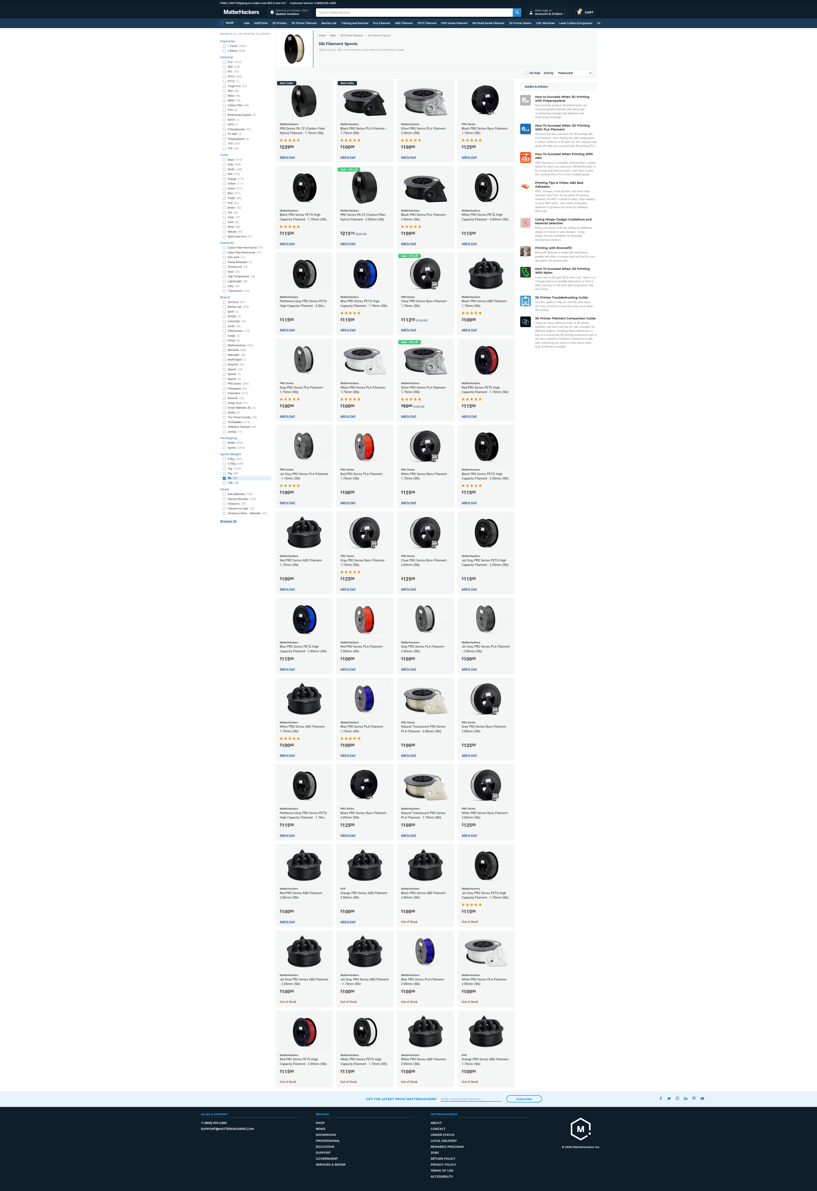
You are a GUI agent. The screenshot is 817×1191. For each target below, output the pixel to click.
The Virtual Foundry (242, 417)
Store (333, 35)
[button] (289, 12)
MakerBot (237, 354)
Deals (224, 489)
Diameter (227, 41)
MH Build (237, 350)
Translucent (239, 290)
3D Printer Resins (520, 23)
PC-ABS (235, 134)
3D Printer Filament (304, 23)
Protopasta (237, 388)
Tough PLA (237, 86)
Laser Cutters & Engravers (575, 23)
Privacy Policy (443, 1165)
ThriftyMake (239, 422)
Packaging (228, 438)
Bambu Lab (328, 23)
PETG (235, 76)
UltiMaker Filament (242, 426)
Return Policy (443, 1159)
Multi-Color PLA (240, 236)
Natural (235, 231)
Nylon (234, 95)
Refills (235, 442)
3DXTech (236, 302)
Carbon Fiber (238, 105)
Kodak (234, 335)
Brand (225, 297)
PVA (232, 110)
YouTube (702, 1098)
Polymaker (238, 393)
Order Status (442, 1135)
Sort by (548, 73)
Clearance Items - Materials (247, 513)
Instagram (677, 1098)
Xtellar (234, 412)
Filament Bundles (242, 499)
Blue (234, 193)
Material (226, 57)
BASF (233, 311)
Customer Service (301, 3)
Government (327, 1159)
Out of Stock (409, 921)
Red (234, 174)
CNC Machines (545, 23)
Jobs (435, 1153)
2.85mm (236, 50)
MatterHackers (240, 345)
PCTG (233, 81)
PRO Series (238, 383)
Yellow (235, 183)
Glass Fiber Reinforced (244, 252)
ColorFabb (237, 321)
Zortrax (235, 431)
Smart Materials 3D (242, 407)
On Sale (535, 73)
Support (323, 1153)
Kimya (234, 340)
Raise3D (236, 398)
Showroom (326, 1135)
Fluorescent (238, 266)
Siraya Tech (238, 403)
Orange (236, 178)
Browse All (228, 521)
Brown (234, 207)
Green (235, 188)
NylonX (234, 379)
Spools (236, 447)
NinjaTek (236, 364)
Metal (234, 100)
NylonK (234, 374)
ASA (233, 90)
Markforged (237, 359)
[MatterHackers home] (241, 12)
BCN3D (234, 316)
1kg (234, 468)
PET (233, 71)
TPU (234, 143)
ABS (234, 66)
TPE (233, 148)
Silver (234, 226)
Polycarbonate (239, 129)
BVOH (234, 119)
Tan (233, 212)
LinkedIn (685, 1098)
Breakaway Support (242, 114)
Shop (320, 1123)
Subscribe (524, 1099)
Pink (233, 203)
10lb (233, 482)
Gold (233, 222)
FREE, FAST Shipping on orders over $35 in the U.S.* (253, 3)
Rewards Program (447, 1147)
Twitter (669, 1098)
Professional (328, 1141)
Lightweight (238, 281)
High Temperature (241, 276)
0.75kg (235, 463)
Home (322, 35)
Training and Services (354, 23)
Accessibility (442, 1176)
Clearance (237, 503)
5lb (232, 478)
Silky (234, 286)
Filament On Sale (241, 508)
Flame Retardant (240, 262)
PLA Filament (381, 23)
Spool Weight (230, 454)
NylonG (235, 369)
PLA (235, 62)
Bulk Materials (240, 494)
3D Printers (279, 23)
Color (224, 155)
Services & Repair (331, 1165)
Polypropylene (238, 138)
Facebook (660, 1098)
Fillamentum (239, 330)
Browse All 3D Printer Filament (245, 33)
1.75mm (237, 46)
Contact (438, 1129)
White (235, 169)
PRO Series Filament (454, 23)
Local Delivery (444, 1141)
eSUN (234, 326)
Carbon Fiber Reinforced (245, 247)
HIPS (233, 124)
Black (235, 159)
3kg (233, 473)
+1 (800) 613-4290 (324, 3)
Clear (234, 217)
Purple (234, 198)
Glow (234, 271)
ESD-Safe (237, 257)
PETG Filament (427, 23)
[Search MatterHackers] (517, 12)
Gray (234, 164)
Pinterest (694, 1098)
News (320, 1129)
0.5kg (235, 459)
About (436, 1123)
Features (227, 243)
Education (325, 1147)
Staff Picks (261, 23)
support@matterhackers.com (227, 1129)
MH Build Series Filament (488, 23)
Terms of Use (442, 1170)
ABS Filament (404, 23)
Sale (246, 23)
